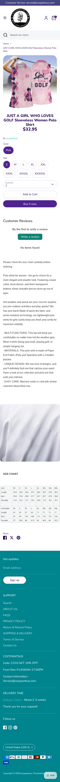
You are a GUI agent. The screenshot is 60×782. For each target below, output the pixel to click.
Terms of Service (13, 639)
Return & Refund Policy (17, 627)
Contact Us (10, 645)
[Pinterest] (15, 727)
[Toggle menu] (5, 18)
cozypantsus (12, 138)
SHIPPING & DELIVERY (17, 633)
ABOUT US (10, 609)
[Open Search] (5, 35)
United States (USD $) (18, 747)
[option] (30, 82)
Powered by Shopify (42, 773)
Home (6, 43)
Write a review (30, 237)
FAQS (6, 615)
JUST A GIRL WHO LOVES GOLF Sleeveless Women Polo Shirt (29, 49)
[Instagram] (10, 727)
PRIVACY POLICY (14, 621)
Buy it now (30, 204)
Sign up (14, 580)
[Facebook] (5, 727)
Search (7, 603)
